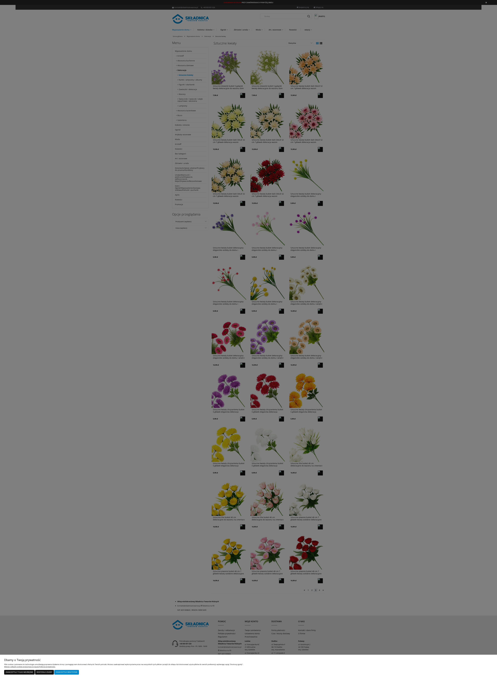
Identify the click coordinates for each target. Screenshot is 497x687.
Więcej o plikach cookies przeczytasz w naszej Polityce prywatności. (29, 667)
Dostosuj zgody (44, 672)
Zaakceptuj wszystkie (66, 672)
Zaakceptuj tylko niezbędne (19, 672)
